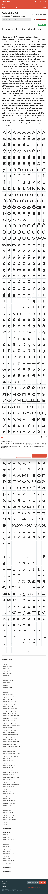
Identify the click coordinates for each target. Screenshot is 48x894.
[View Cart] (43, 1)
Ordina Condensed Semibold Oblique (11, 715)
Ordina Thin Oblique (7, 666)
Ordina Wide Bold (7, 791)
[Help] (40, 1)
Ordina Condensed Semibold (9, 713)
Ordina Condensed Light (8, 706)
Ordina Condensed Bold (8, 699)
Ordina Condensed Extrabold (9, 720)
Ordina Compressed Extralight (9, 755)
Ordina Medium (6, 678)
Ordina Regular (6, 675)
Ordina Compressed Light (8, 736)
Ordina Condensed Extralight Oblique (11, 725)
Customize (23, 455)
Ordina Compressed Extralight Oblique (11, 756)
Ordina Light (5, 671)
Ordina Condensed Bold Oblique (10, 701)
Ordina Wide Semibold (8, 807)
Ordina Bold (5, 685)
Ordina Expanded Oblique (8, 774)
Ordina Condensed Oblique (9, 696)
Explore (3, 7)
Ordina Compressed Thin (8, 748)
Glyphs (37, 14)
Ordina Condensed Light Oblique (10, 708)
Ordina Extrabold (6, 689)
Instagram (14, 885)
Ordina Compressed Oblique (9, 743)
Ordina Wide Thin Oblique (8, 812)
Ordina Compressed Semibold (9, 744)
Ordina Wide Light (7, 798)
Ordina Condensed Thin (8, 717)
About (33, 14)
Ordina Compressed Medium (9, 739)
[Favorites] (38, 1)
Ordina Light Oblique (7, 673)
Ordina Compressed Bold (8, 729)
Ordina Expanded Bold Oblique (9, 762)
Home (3, 881)
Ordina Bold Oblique (7, 687)
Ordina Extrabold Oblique (8, 691)
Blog (32, 7)
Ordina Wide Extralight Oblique (10, 819)
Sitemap (4, 883)
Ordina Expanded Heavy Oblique (10, 765)
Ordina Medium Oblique (8, 680)
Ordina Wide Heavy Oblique (9, 796)
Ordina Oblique (6, 677)
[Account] (36, 1)
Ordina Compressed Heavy (9, 732)
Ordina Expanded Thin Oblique (10, 781)
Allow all (39, 455)
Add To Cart (42, 24)
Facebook (9, 885)
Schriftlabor (8, 16)
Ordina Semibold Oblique (8, 684)
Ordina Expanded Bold (8, 760)
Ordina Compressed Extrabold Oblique (11, 753)
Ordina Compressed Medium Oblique (11, 741)
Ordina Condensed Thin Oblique (10, 718)
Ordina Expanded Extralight (9, 786)
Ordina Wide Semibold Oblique (10, 809)
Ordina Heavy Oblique (8, 694)
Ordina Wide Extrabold (8, 814)
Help (21, 881)
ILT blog (16, 881)
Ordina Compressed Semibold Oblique (11, 746)
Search (7, 881)
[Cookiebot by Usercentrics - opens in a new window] (41, 437)
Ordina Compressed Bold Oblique (10, 730)
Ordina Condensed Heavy (8, 703)
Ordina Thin (5, 664)
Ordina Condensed (7, 697)
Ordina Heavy (6, 692)
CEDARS (44, 7)
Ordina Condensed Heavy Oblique (10, 704)
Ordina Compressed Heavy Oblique (10, 734)
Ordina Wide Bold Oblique (8, 793)
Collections (43, 14)
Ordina (13, 16)
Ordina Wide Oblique (7, 805)
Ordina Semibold (6, 682)
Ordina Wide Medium (7, 802)
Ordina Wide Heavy (7, 795)
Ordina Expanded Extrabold (9, 782)
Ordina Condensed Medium (9, 710)
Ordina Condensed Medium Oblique (11, 711)
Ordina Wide (5, 789)
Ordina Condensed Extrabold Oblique (11, 722)
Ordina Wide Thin (7, 810)
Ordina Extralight (6, 668)
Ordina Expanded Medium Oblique (10, 772)
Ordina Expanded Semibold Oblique (11, 777)
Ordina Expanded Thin (8, 779)
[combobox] (24, 4)
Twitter (3, 885)
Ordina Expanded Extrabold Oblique (11, 784)
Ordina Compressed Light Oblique (10, 737)
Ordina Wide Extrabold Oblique (10, 815)
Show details (41, 452)
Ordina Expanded (6, 758)
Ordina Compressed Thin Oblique (10, 750)
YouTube (20, 885)
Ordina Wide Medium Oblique (9, 803)
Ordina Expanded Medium (8, 770)
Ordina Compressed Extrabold (9, 751)
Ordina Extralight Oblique (8, 670)
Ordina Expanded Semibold (9, 776)
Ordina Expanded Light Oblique (10, 769)
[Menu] (46, 1)
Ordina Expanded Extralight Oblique (11, 788)
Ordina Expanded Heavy (8, 763)
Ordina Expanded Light (8, 767)
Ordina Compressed (7, 727)
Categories (18, 7)
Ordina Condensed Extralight (9, 723)
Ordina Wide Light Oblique (9, 800)
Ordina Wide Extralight (8, 817)
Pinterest (4, 886)
